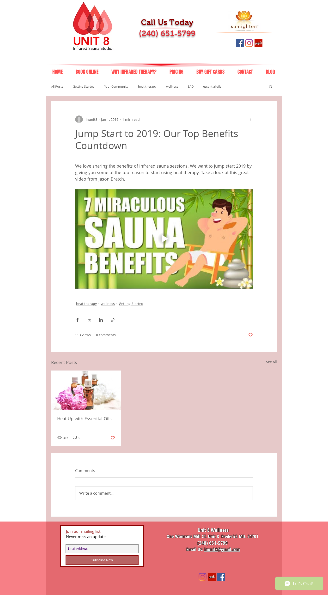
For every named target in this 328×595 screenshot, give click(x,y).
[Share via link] (112, 320)
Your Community (116, 86)
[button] (270, 86)
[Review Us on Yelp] (258, 43)
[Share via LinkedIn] (101, 320)
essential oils (212, 86)
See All (271, 361)
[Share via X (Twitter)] (89, 320)
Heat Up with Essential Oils (84, 418)
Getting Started (84, 86)
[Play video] (164, 239)
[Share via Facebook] (77, 320)
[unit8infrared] (203, 577)
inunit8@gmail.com (222, 549)
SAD (191, 86)
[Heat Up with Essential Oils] (86, 390)
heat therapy (147, 86)
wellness (172, 86)
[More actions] (250, 119)
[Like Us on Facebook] (240, 43)
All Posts (57, 86)
